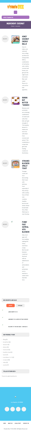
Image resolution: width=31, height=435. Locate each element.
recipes (5, 360)
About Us (10, 423)
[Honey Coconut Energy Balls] (15, 39)
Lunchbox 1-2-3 (7, 357)
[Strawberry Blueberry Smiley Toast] (15, 164)
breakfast (6, 342)
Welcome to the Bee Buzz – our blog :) (18, 326)
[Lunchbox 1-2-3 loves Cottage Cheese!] (4, 319)
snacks (5, 365)
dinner (5, 347)
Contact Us (26, 423)
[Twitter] (18, 409)
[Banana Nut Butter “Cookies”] (15, 100)
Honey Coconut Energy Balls (25, 40)
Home (12, 26)
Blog (4, 339)
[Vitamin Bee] (15, 7)
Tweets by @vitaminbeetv (9, 376)
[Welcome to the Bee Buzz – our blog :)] (4, 326)
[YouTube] (12, 409)
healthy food (7, 352)
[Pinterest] (24, 409)
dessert (5, 344)
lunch (4, 354)
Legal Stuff (18, 423)
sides (4, 362)
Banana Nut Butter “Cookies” (26, 101)
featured (5, 349)
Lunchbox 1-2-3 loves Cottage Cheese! (18, 319)
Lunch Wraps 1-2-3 (12, 311)
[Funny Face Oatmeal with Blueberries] (15, 225)
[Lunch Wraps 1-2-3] (4, 311)
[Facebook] (7, 409)
